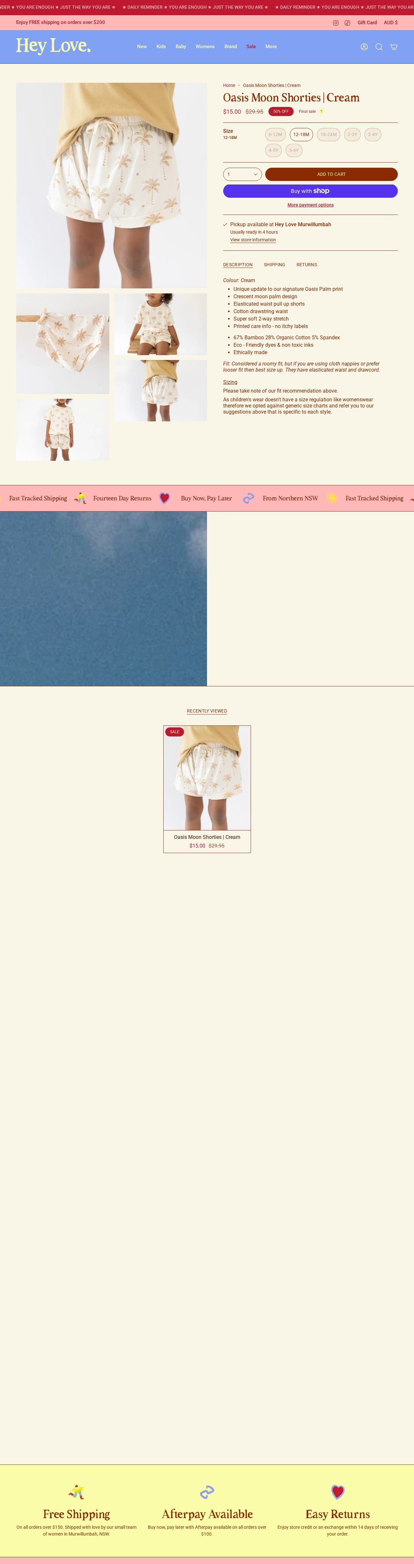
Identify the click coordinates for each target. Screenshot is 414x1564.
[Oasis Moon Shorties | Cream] (207, 778)
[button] (142, 46)
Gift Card (367, 23)
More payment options (311, 204)
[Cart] (394, 46)
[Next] (404, 598)
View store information (253, 239)
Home (229, 85)
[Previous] (9, 598)
